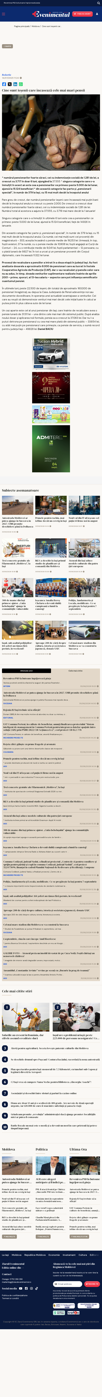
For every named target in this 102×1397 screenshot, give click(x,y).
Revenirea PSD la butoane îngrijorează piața (22, 3)
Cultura (83, 1255)
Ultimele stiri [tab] (26, 671)
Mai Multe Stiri (80, 1236)
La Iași (5, 1255)
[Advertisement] (38, 49)
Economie (54, 1255)
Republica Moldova (35, 1255)
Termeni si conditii (10, 1298)
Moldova (35, 26)
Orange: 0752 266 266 (12, 1279)
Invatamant (69, 1255)
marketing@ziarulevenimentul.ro (16, 1282)
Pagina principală (21, 26)
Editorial (94, 1255)
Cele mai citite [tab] (75, 671)
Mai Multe (10, 1236)
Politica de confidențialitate (14, 1295)
